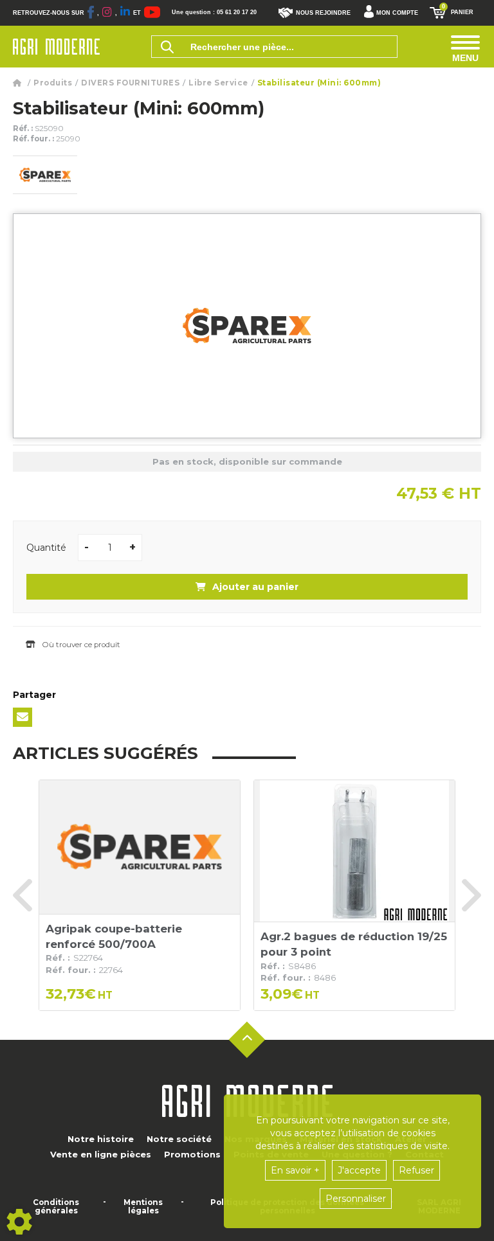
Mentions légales (143, 1207)
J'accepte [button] (359, 1170)
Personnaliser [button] (355, 1198)
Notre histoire (101, 1139)
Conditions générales (56, 1207)
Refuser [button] (416, 1170)
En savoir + (295, 1170)
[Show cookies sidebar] (19, 1222)
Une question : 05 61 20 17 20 (214, 12)
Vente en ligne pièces (100, 1154)
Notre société (179, 1139)
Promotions (192, 1154)
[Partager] (22, 717)
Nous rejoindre (323, 13)
